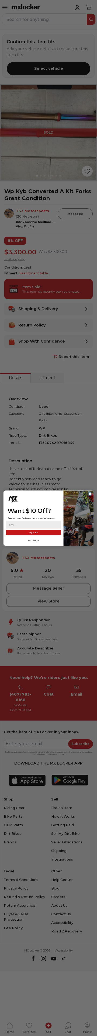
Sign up (33, 532)
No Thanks (33, 540)
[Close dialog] (90, 493)
